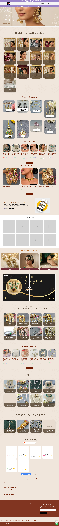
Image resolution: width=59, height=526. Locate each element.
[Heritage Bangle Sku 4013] (11, 176)
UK (3, 520)
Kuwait (16, 520)
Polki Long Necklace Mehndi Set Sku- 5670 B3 (42, 359)
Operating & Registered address (33, 506)
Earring (22, 507)
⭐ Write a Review (34, 474)
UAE (13, 520)
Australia (7, 520)
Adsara (32, 524)
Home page (4, 505)
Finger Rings (36, 130)
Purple (35, 157)
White (43, 158)
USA (1, 520)
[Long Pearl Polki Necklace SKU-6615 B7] (16, 353)
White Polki (40, 363)
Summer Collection (43, 6)
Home (14, 6)
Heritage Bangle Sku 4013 (7, 186)
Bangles (22, 506)
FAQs (13, 505)
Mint (6, 157)
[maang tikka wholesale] (23, 129)
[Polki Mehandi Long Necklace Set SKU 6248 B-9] (34, 353)
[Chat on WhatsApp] (56, 523)
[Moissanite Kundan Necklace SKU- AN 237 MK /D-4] (43, 148)
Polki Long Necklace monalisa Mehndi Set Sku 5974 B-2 (25, 359)
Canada (10, 520)
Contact (4, 507)
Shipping (13, 508)
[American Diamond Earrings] (23, 106)
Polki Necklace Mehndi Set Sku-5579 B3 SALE (51, 359)
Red (3, 157)
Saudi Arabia (27, 520)
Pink (8, 157)
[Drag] (29, 287)
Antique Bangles (50, 115)
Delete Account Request (33, 507)
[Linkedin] (6, 523)
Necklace (28, 6)
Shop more (29, 163)
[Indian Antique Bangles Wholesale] (50, 109)
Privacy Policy (14, 506)
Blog (3, 507)
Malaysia (19, 520)
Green (15, 157)
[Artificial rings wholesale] (36, 126)
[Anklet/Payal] (36, 106)
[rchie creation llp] (8, 4)
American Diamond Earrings (23, 110)
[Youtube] (8, 523)
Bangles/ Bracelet (23, 6)
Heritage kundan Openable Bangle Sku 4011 (46, 186)
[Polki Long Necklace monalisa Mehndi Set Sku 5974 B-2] (25, 353)
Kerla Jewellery (23, 507)
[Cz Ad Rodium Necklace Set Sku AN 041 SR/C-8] (7, 148)
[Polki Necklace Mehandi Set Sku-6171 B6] (16, 148)
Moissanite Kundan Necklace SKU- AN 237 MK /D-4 (42, 154)
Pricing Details (32, 507)
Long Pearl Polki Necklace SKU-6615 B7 (15, 359)
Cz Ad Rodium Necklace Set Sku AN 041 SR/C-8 (6, 154)
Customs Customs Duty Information (33, 509)
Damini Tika (50, 131)
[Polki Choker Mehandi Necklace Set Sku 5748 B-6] (25, 148)
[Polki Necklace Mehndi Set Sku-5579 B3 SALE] (52, 353)
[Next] (40, 1)
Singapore (23, 520)
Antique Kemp (9, 136)
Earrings (17, 6)
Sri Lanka (35, 520)
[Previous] (19, 1)
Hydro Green (5, 157)
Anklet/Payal (36, 110)
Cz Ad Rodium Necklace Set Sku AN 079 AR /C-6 (52, 154)
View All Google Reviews (26, 474)
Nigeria (31, 520)
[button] (51, 4)
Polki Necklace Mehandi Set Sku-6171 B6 (15, 154)
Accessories (9, 109)
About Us (4, 506)
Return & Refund (14, 507)
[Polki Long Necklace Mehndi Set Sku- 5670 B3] (43, 353)
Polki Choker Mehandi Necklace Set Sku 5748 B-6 (24, 154)
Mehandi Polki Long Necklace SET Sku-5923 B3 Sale (6, 359)
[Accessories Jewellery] (9, 106)
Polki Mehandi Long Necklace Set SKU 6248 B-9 (34, 359)
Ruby (21, 158)
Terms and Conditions (15, 507)
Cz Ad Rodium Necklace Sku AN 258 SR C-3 (34, 154)
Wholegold (26, 363)
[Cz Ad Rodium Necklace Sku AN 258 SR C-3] (34, 148)
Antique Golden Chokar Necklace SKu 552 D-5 (28, 186)
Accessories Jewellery (35, 6)
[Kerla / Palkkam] (9, 129)
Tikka (22, 135)
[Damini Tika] (50, 127)
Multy (17, 157)
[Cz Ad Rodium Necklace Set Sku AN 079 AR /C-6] (52, 148)
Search (22, 509)
